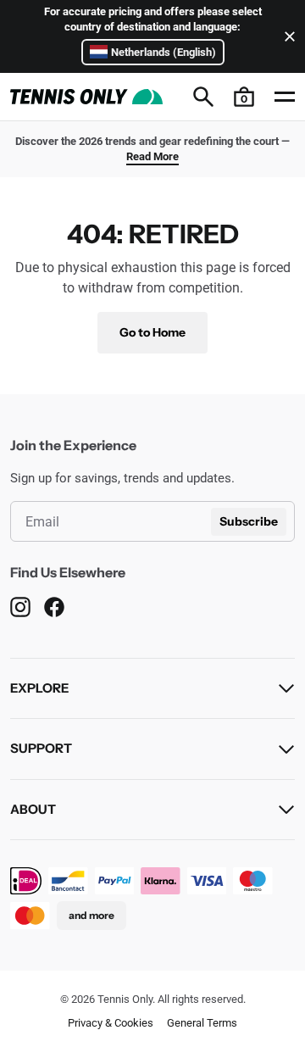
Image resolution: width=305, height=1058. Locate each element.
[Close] (286, 36)
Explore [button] (39, 688)
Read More (152, 156)
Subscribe (248, 521)
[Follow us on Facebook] (54, 607)
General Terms (202, 1022)
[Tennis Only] (86, 96)
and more (91, 915)
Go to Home (152, 332)
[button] (244, 96)
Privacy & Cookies (110, 1022)
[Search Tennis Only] (203, 96)
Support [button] (41, 748)
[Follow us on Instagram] (20, 607)
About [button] (33, 809)
